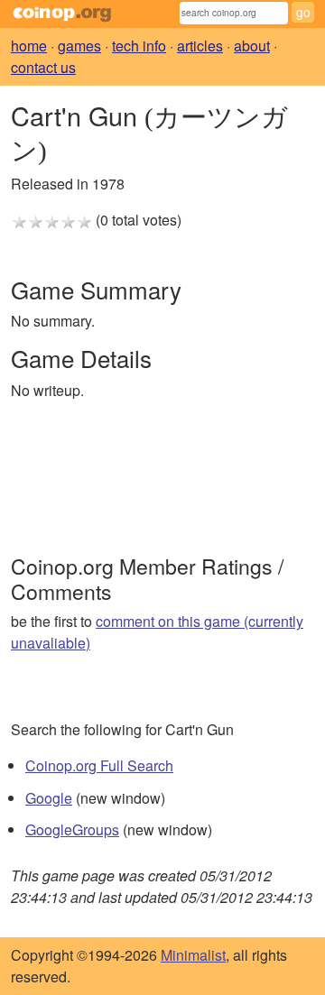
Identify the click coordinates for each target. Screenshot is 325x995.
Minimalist (193, 954)
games (79, 45)
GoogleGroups (72, 829)
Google (48, 798)
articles (200, 45)
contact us (43, 67)
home (29, 45)
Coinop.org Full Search (99, 765)
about (252, 45)
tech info (139, 45)
